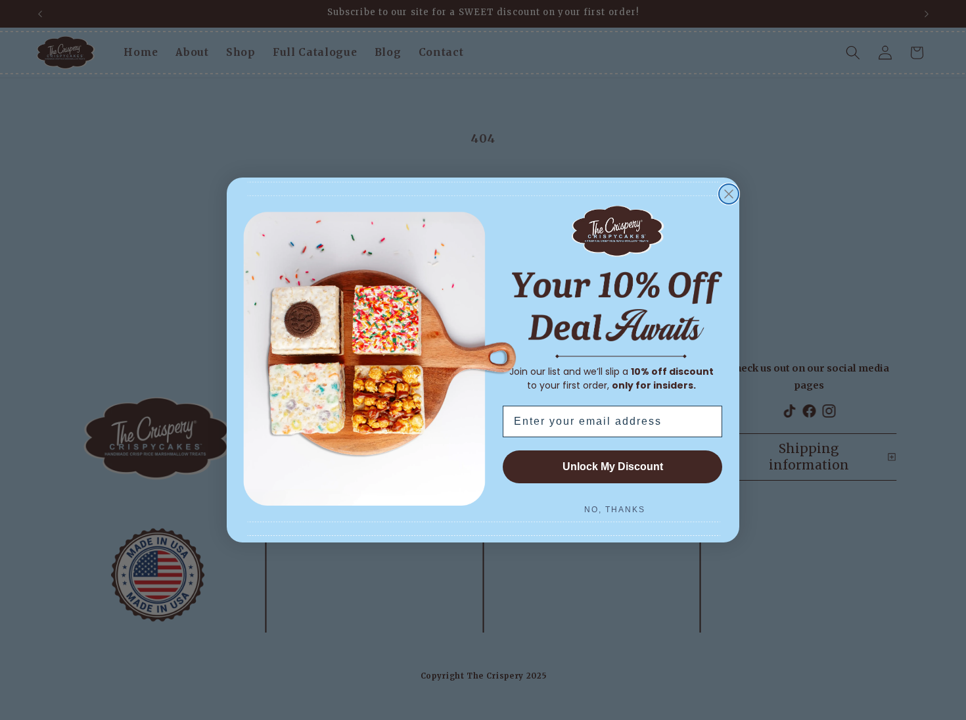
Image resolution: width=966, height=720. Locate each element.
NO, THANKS (614, 509)
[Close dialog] (729, 194)
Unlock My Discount (613, 466)
